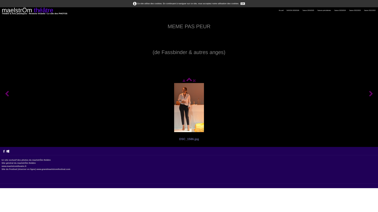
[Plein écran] (194, 81)
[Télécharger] (184, 81)
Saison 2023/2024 (340, 10)
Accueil (281, 10)
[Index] (189, 81)
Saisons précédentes (324, 10)
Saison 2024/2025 (308, 10)
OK (242, 3)
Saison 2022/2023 (355, 10)
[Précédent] (7, 94)
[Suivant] (371, 94)
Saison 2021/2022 (370, 10)
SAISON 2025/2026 (293, 10)
